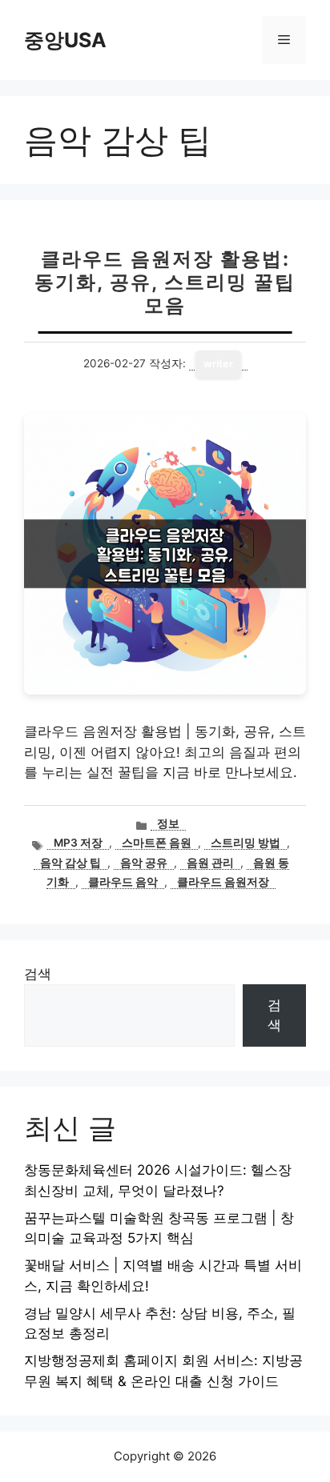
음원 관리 (210, 862)
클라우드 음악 (123, 881)
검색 (37, 974)
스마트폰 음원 (156, 842)
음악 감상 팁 (70, 862)
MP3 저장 (78, 842)
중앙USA (65, 40)
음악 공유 (143, 862)
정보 (168, 823)
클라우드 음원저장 (223, 881)
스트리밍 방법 (245, 842)
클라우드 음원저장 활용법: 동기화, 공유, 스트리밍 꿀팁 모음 (165, 282)
